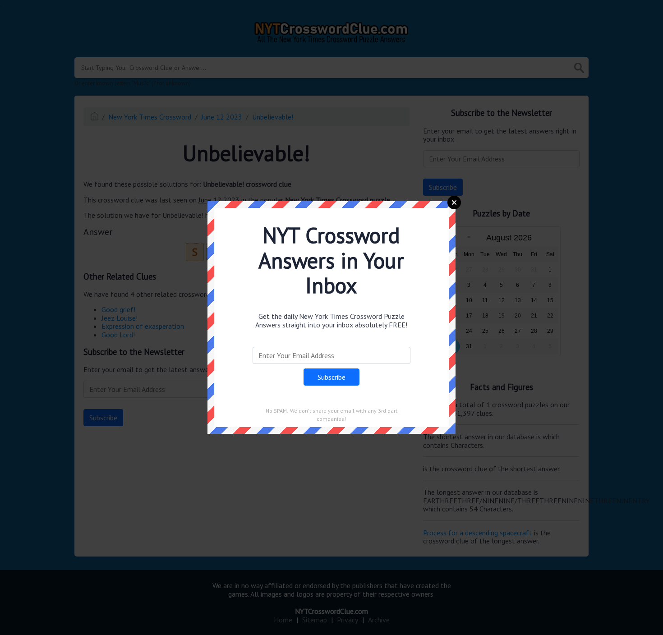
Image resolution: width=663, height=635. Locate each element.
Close (454, 202)
